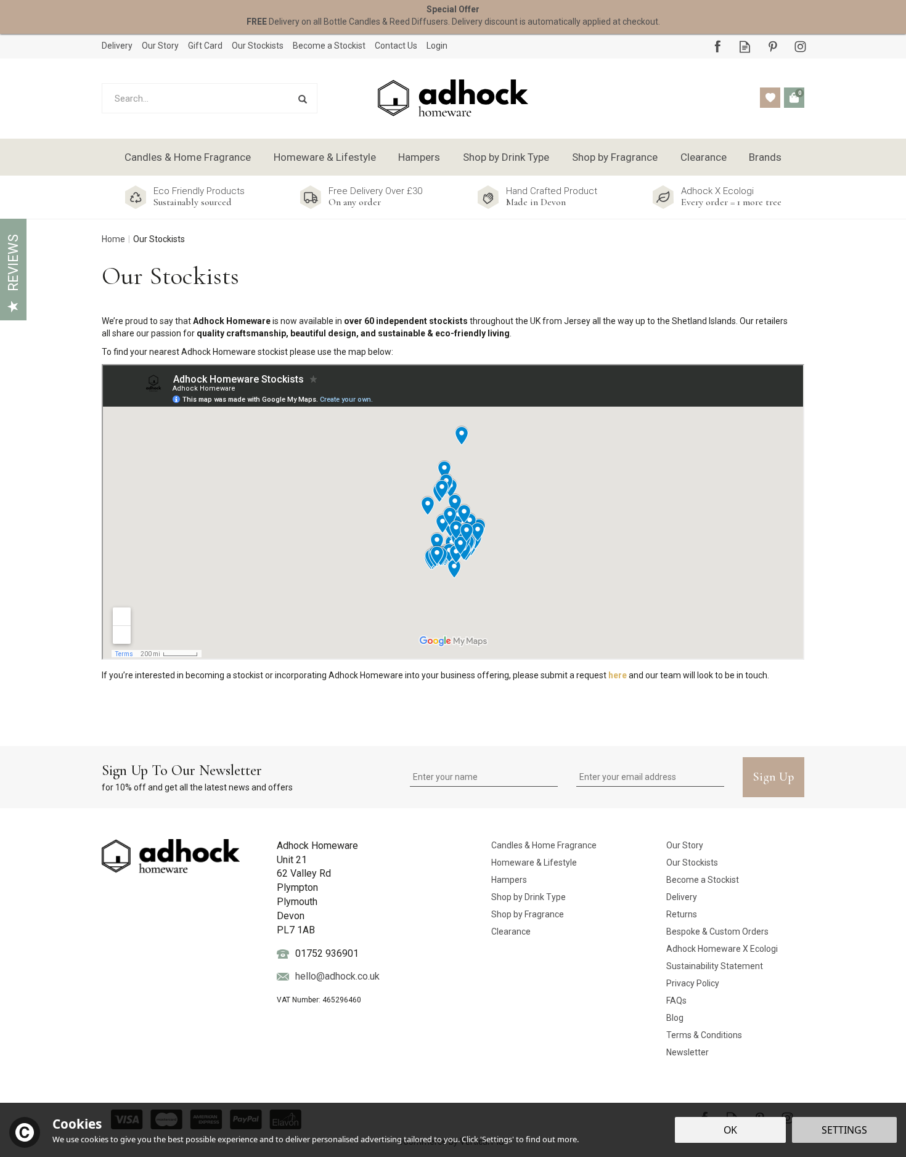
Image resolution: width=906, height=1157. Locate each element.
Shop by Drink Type (528, 897)
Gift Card (205, 46)
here (617, 675)
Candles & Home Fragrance (544, 845)
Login (436, 46)
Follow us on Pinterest (772, 46)
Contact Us (396, 46)
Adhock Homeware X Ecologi (722, 949)
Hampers (509, 880)
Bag (794, 97)
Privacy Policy (692, 983)
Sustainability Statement (714, 966)
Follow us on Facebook (717, 46)
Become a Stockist (702, 880)
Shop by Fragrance (527, 914)
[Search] (302, 98)
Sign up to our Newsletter (197, 776)
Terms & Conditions (704, 1035)
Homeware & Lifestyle (534, 862)
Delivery (681, 897)
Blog (675, 1018)
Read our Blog (745, 46)
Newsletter (687, 1052)
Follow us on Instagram (800, 46)
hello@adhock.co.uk (337, 976)
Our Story (684, 845)
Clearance (511, 931)
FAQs (676, 1000)
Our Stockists (692, 862)
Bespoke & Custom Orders (717, 931)
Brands (765, 157)
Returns (681, 914)
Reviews (13, 262)
